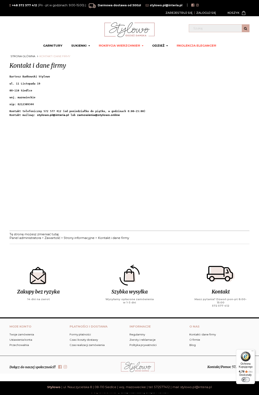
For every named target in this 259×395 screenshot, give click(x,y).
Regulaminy (137, 334)
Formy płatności (80, 334)
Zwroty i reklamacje (143, 339)
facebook (192, 5)
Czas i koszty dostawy (84, 339)
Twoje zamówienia (22, 334)
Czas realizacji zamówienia (87, 345)
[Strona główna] (129, 29)
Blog (192, 345)
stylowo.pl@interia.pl (53, 115)
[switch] (246, 379)
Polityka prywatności (143, 345)
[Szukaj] (245, 28)
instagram (197, 5)
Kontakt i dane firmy (113, 238)
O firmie (194, 339)
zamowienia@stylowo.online (98, 115)
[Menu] (252, 351)
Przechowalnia (19, 345)
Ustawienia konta (21, 339)
